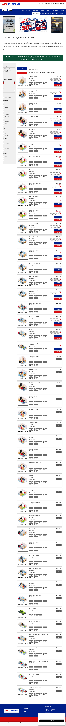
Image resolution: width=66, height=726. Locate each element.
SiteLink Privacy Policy (49, 710)
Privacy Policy (47, 707)
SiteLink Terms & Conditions (50, 709)
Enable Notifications (8, 724)
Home (23, 10)
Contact (62, 10)
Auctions (48, 10)
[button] (63, 714)
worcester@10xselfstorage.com (9, 73)
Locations (28, 10)
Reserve (58, 85)
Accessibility (47, 712)
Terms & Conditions (48, 706)
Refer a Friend (55, 10)
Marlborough (26, 711)
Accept (52, 720)
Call (59, 359)
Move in (58, 82)
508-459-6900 (5, 71)
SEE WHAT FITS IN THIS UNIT (23, 85)
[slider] (3, 83)
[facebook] (63, 1)
